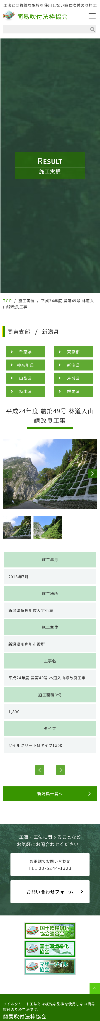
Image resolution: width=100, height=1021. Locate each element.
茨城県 (73, 378)
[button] (7, 473)
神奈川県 (25, 365)
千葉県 (25, 352)
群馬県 (73, 391)
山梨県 (25, 378)
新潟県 (73, 365)
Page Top (95, 988)
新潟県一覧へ (50, 793)
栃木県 (25, 391)
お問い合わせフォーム (50, 891)
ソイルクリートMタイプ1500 (35, 745)
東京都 (73, 352)
